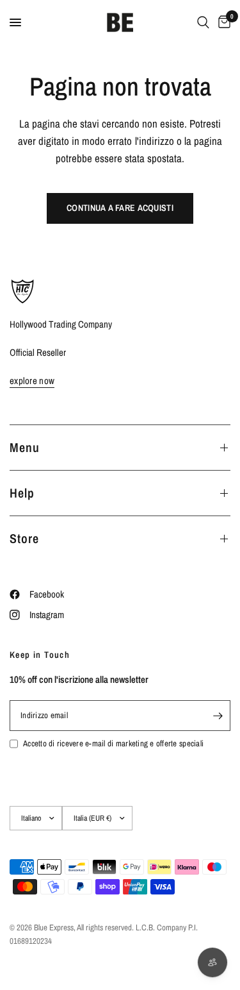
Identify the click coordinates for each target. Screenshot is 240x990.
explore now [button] (32, 380)
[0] (222, 22)
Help (22, 492)
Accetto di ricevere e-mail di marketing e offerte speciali (113, 743)
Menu (25, 447)
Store (24, 538)
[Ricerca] (203, 22)
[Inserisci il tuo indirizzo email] (217, 715)
